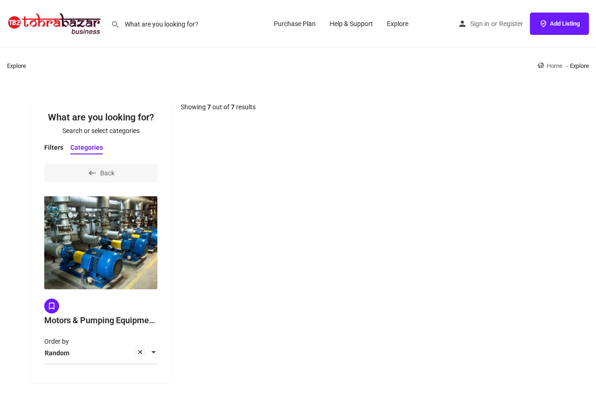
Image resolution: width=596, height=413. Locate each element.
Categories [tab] (86, 147)
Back (107, 173)
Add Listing (565, 23)
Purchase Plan (295, 23)
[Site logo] (55, 23)
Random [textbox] (57, 353)
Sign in (479, 23)
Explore (397, 23)
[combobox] (100, 353)
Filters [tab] (53, 147)
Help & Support (351, 23)
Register (511, 23)
